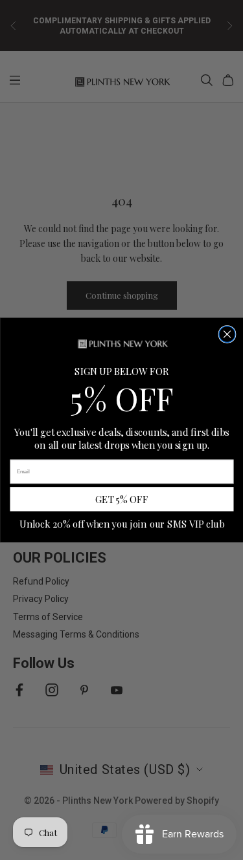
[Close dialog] (227, 334)
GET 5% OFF (121, 499)
